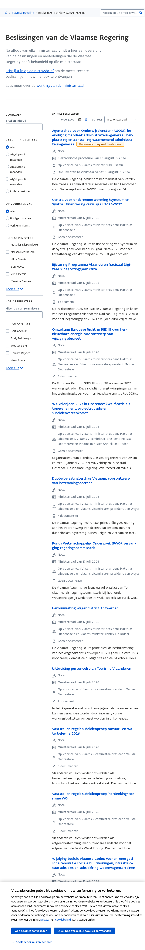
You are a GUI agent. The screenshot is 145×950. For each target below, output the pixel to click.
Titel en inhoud (16, 120)
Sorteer (97, 119)
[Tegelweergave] (86, 119)
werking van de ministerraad (60, 85)
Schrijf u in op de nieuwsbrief (30, 70)
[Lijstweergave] (79, 119)
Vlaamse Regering (23, 12)
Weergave (67, 119)
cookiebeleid (63, 919)
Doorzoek (14, 114)
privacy (44, 919)
